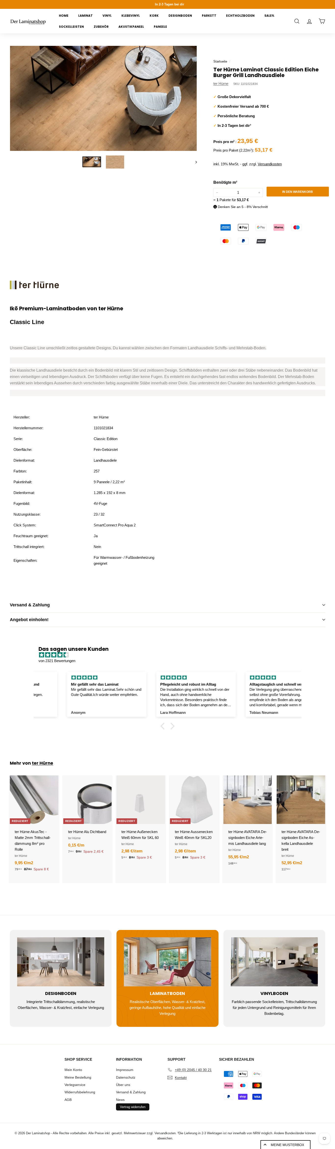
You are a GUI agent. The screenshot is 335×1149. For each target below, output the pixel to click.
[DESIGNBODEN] (60, 961)
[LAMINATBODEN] (167, 961)
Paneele (160, 27)
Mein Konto (73, 1070)
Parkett (209, 15)
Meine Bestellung (77, 1077)
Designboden (180, 15)
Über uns (123, 1085)
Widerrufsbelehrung (79, 1092)
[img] (170, 655)
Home (63, 15)
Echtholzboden (240, 15)
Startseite (220, 61)
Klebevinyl (130, 15)
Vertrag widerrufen (132, 1107)
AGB (68, 1100)
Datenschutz (125, 1077)
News (120, 1100)
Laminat (85, 15)
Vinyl (107, 15)
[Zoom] (103, 98)
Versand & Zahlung (30, 604)
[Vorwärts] (194, 162)
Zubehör (101, 27)
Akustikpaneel (131, 27)
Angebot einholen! (29, 619)
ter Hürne (220, 83)
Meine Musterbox (287, 1145)
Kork (154, 15)
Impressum (124, 1070)
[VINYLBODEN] (274, 961)
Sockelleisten (71, 27)
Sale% (269, 15)
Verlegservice (74, 1085)
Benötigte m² (225, 182)
